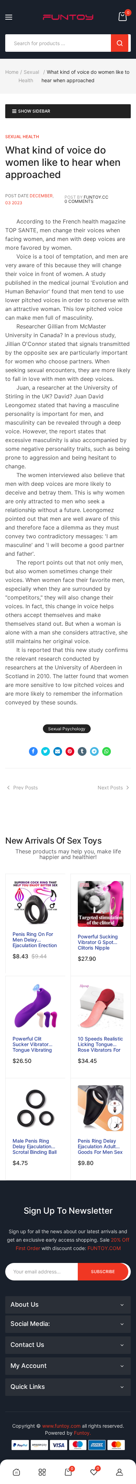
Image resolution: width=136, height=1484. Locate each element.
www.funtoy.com (61, 1426)
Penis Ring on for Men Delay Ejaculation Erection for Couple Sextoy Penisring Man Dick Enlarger (35, 939)
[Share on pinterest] (70, 751)
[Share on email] (57, 751)
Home (11, 72)
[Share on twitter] (45, 751)
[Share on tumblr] (82, 751)
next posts (110, 787)
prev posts (25, 787)
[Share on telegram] (94, 751)
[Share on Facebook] (33, 751)
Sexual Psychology (66, 728)
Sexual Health (22, 136)
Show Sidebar (34, 111)
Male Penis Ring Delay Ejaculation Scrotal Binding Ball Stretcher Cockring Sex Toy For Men (34, 1146)
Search (119, 43)
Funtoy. (82, 1433)
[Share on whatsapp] (106, 751)
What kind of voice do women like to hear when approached (63, 162)
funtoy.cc (96, 197)
